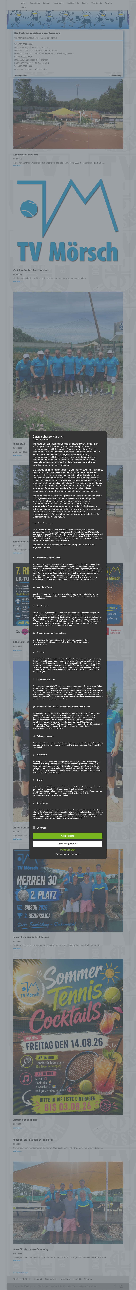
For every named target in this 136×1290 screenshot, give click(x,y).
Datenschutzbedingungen (68, 854)
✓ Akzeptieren (67, 836)
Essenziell (42, 828)
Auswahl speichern (67, 843)
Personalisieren (67, 850)
